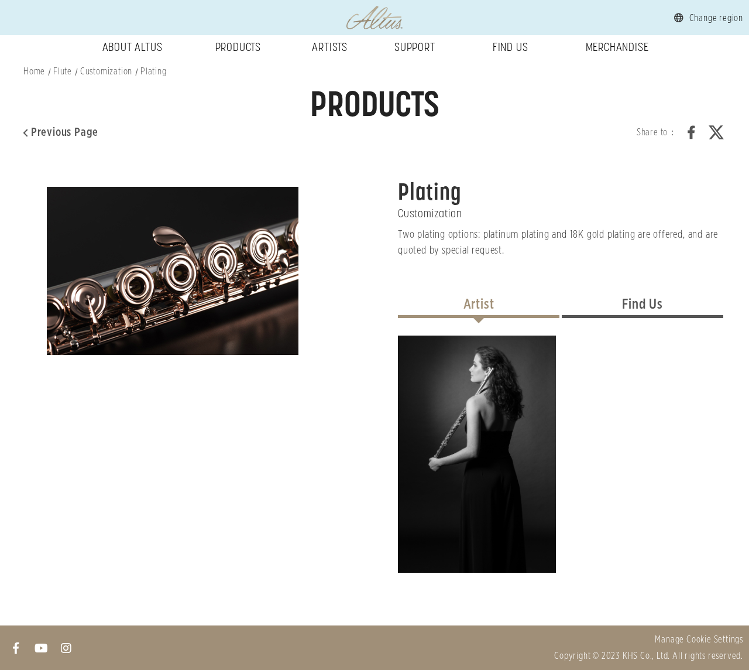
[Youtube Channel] (41, 648)
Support (414, 46)
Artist (478, 305)
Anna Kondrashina (477, 454)
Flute (62, 71)
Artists (330, 46)
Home (34, 71)
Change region (716, 18)
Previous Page (64, 132)
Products (238, 46)
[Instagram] (66, 648)
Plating (153, 71)
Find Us (510, 46)
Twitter (716, 132)
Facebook (691, 132)
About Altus (132, 46)
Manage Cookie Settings (699, 639)
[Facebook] (16, 648)
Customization (106, 71)
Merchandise (617, 46)
